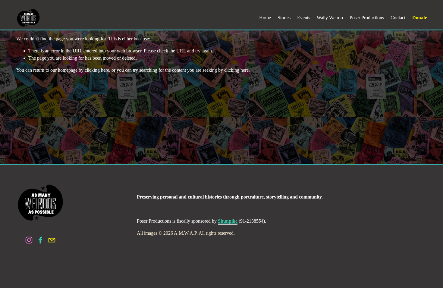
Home (265, 17)
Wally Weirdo (330, 17)
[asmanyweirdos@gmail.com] (51, 240)
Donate (419, 17)
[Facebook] (40, 240)
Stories (284, 17)
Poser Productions (367, 17)
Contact (398, 17)
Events (303, 17)
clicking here (97, 70)
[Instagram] (29, 240)
